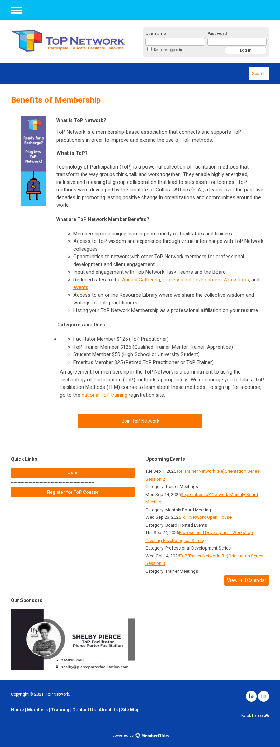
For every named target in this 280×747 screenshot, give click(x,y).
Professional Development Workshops (206, 280)
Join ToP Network (140, 421)
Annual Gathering (141, 280)
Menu (16, 10)
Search (259, 73)
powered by (123, 735)
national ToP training (104, 395)
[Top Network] (69, 40)
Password (217, 33)
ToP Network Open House (206, 517)
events (80, 287)
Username (155, 33)
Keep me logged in (168, 50)
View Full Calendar (246, 580)
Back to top (252, 715)
